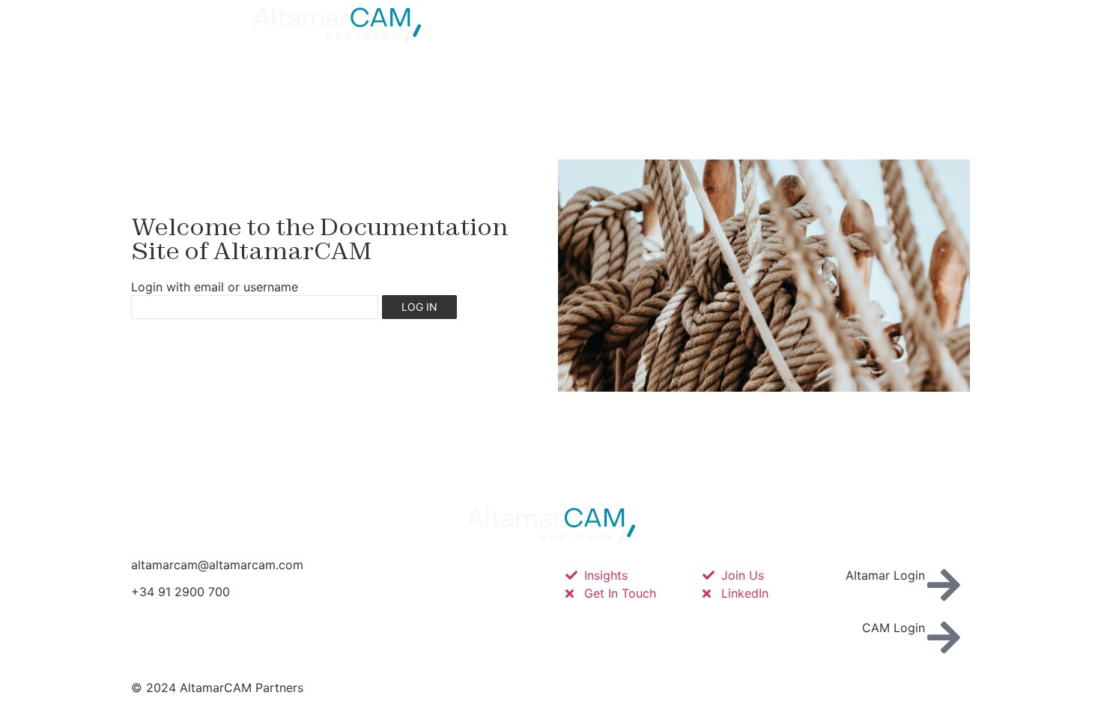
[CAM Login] (943, 637)
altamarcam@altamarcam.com (217, 564)
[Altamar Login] (943, 585)
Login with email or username (214, 287)
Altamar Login (885, 575)
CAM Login (893, 627)
